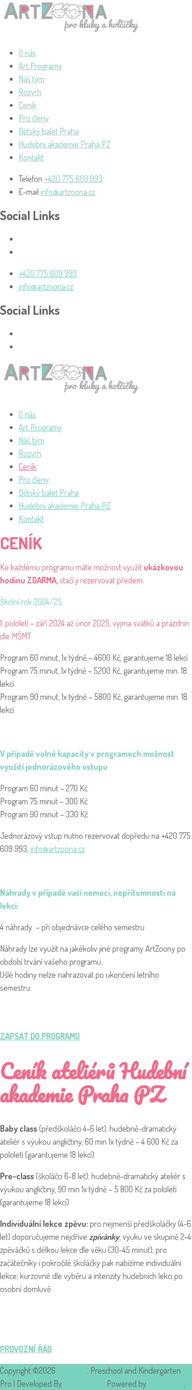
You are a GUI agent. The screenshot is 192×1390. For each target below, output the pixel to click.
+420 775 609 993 (73, 178)
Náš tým (31, 79)
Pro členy (34, 118)
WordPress (166, 1383)
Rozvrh (30, 92)
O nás (27, 53)
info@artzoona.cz (68, 192)
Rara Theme (83, 1383)
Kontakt (31, 157)
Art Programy (40, 66)
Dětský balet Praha (49, 131)
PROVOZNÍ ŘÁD (26, 1349)
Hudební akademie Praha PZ (64, 144)
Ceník (27, 105)
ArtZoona (72, 1370)
